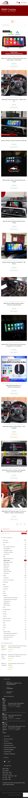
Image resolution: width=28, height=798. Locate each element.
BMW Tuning (6, 566)
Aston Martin (6, 542)
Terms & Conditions (8, 743)
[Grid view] (12, 21)
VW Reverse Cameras (8, 637)
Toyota (4, 627)
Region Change (7, 605)
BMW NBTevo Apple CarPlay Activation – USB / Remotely (14, 427)
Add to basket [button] (14, 270)
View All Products (7, 751)
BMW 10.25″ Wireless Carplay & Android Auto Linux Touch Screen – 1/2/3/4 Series (14, 59)
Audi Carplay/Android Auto (9, 546)
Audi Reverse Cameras (8, 552)
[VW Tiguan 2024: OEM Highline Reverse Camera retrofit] (5, 704)
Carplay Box (22, 138)
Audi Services (6, 554)
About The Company (8, 739)
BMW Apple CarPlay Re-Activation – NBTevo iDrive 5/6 (14, 100)
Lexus (4, 591)
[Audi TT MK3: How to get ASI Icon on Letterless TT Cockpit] (5, 727)
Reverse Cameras (6, 620)
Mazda (4, 593)
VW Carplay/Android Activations (10, 633)
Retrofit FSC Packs (7, 571)
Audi (4, 544)
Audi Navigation (7, 548)
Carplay (20, 56)
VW (3, 629)
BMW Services (18, 301)
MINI (18, 383)
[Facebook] (5, 762)
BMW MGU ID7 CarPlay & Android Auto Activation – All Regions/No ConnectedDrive (14, 345)
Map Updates (6, 569)
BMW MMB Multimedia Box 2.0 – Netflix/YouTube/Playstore (14, 386)
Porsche (4, 616)
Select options (14, 66)
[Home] (1, 11)
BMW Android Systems (8, 558)
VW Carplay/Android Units (9, 635)
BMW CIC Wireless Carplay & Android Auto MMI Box (14, 140)
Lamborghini (5, 586)
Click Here (8, 692)
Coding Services (7, 601)
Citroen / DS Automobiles (8, 580)
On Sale (4, 611)
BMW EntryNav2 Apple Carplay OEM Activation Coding (14, 180)
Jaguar (4, 584)
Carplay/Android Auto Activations (11, 597)
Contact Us (6, 741)
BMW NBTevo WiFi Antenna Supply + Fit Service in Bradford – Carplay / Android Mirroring (14, 512)
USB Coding (22, 424)
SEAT (4, 622)
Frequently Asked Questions (10, 747)
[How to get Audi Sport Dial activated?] (5, 716)
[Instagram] (9, 762)
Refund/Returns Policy (8, 745)
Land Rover (5, 588)
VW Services (6, 639)
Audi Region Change (8, 550)
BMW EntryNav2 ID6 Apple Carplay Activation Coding (14, 222)
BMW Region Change (8, 562)
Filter (24, 533)
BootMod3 (6, 567)
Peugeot (5, 614)
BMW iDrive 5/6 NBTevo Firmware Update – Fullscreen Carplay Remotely (14, 304)
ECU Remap (5, 582)
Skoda (4, 625)
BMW (12, 56)
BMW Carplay (13, 11)
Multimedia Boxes (23, 383)
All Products (8, 56)
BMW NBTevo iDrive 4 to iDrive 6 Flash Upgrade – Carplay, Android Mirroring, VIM (14, 470)
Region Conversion (7, 618)
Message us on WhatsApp (9, 753)
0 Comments (17, 706)
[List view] (15, 21)
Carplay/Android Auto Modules (10, 599)
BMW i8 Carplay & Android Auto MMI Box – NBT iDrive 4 (14, 263)
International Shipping (8, 749)
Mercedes (5, 595)
